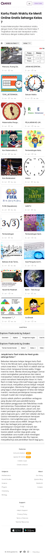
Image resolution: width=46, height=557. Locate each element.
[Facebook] (24, 552)
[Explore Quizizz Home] (6, 3)
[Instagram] (28, 552)
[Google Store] (30, 530)
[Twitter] (21, 552)
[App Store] (17, 530)
